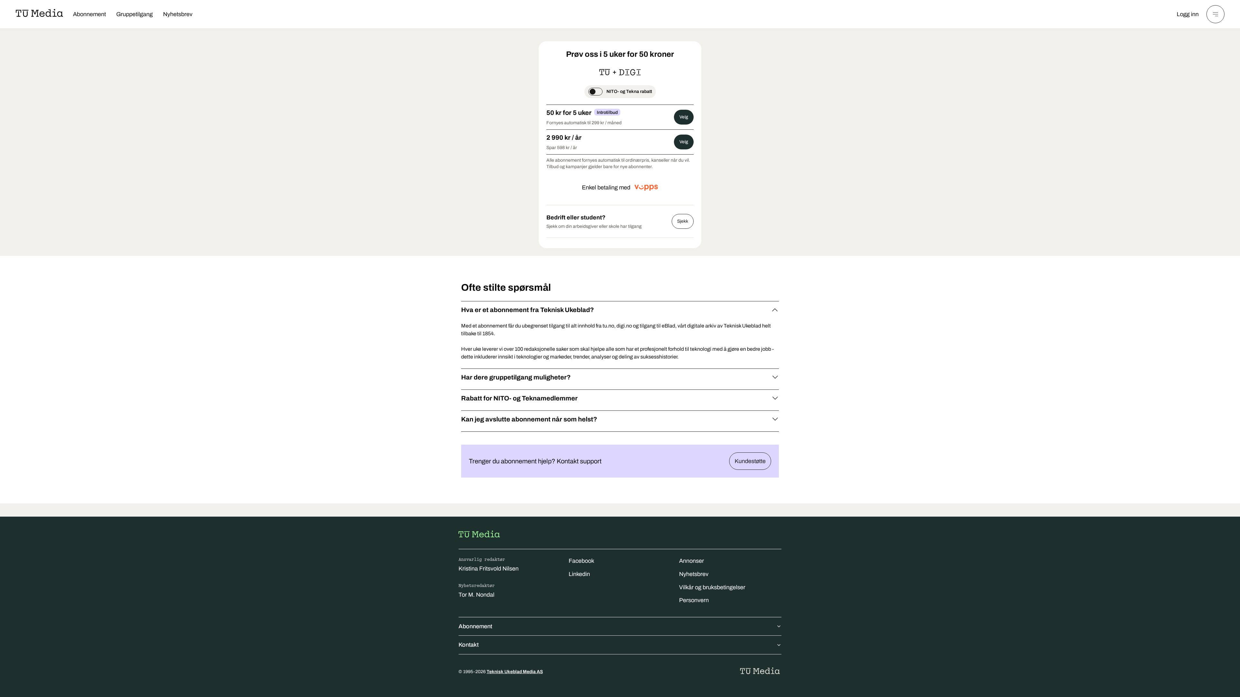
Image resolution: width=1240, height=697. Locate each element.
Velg (683, 117)
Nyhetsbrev (177, 14)
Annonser (691, 561)
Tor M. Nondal (476, 594)
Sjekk (682, 221)
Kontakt (469, 644)
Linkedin (579, 574)
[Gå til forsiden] (479, 534)
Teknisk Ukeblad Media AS (515, 671)
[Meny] (1215, 14)
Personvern (694, 600)
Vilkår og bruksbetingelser (712, 587)
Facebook (581, 561)
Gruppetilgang (134, 14)
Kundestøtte (750, 461)
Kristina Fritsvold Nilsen (489, 568)
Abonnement (89, 14)
